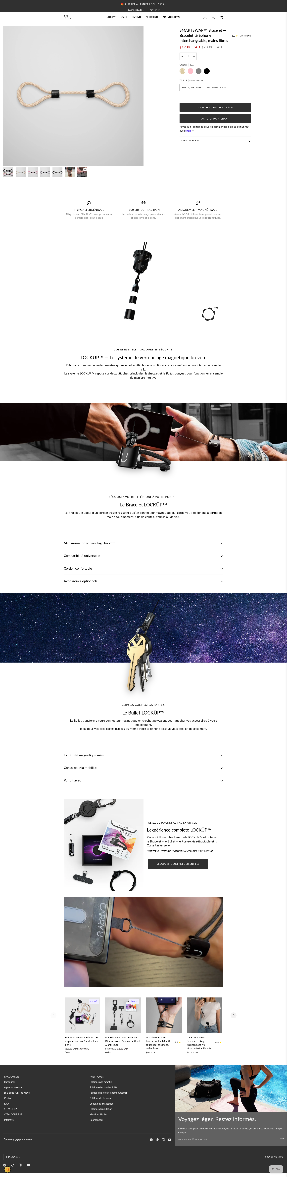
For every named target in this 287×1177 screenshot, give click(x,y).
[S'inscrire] (281, 1138)
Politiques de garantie (101, 1082)
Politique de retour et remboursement (109, 1092)
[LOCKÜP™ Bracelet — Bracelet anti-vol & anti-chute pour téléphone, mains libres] (164, 1015)
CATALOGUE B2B (13, 1114)
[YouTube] (169, 1139)
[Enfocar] (9, 159)
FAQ (6, 1103)
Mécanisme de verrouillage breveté (89, 543)
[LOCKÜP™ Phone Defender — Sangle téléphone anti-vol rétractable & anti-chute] (204, 1015)
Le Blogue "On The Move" (17, 1092)
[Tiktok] (157, 1139)
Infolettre (9, 1119)
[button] (124, 17)
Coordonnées (96, 1119)
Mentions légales (98, 1114)
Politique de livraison (100, 1098)
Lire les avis (245, 35)
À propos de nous (13, 1087)
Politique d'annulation (101, 1109)
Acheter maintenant (215, 118)
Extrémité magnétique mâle (84, 755)
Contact (8, 1098)
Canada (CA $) (135, 10)
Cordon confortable (78, 568)
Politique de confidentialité (103, 1087)
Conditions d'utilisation (101, 1103)
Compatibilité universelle (82, 556)
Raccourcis (9, 1082)
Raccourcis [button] (11, 1076)
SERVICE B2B (11, 1109)
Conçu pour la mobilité (80, 768)
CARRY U (272, 1157)
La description (189, 140)
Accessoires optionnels (80, 581)
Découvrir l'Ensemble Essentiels (177, 864)
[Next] (234, 1015)
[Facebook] (151, 1139)
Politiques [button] (97, 1076)
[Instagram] (163, 1139)
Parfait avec (72, 780)
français (154, 10)
